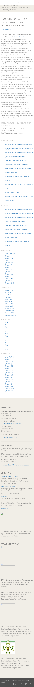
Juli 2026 (8, 293)
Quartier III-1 (9, 265)
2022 (6, 332)
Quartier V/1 (9, 379)
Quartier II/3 (9, 366)
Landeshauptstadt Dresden (9, 476)
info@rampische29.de (10, 437)
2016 (6, 345)
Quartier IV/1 (9, 373)
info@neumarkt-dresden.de (12, 423)
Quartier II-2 (9, 260)
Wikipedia (4, 496)
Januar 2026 (9, 306)
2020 (6, 336)
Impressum (17, 684)
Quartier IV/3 (9, 377)
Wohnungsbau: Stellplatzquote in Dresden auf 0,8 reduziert (19, 198)
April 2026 (8, 299)
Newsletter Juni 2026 (12, 192)
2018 (6, 341)
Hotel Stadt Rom (10, 254)
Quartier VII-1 (9, 283)
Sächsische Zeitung (20, 37)
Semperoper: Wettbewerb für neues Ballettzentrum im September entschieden (18, 166)
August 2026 (9, 290)
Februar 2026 (9, 304)
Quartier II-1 (9, 258)
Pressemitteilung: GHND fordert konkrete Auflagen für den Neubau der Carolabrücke (19, 146)
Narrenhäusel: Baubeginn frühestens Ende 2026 (19, 186)
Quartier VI (8, 281)
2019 (6, 338)
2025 (6, 325)
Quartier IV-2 (9, 272)
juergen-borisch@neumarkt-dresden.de (16, 465)
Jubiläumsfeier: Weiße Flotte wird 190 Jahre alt (17, 178)
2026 (6, 323)
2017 (6, 343)
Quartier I (8, 256)
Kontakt (23, 684)
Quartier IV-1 (9, 269)
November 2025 (10, 311)
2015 (6, 347)
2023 (6, 329)
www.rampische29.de (8, 486)
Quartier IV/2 (9, 375)
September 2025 (10, 315)
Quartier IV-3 (9, 274)
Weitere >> (4, 508)
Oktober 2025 (9, 313)
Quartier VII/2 (9, 388)
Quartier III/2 (9, 370)
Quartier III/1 (9, 368)
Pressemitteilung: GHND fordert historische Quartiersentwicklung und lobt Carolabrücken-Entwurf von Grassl (19, 156)
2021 (6, 334)
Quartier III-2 (9, 267)
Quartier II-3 (9, 263)
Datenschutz (29, 684)
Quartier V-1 (9, 276)
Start (11, 684)
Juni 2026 (8, 295)
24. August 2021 (6, 29)
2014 (6, 350)
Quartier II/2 (9, 364)
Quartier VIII (9, 391)
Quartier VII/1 (9, 386)
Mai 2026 (8, 297)
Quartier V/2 (9, 382)
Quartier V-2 (9, 278)
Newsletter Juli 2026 (11, 172)
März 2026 (8, 302)
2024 (6, 327)
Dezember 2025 (10, 308)
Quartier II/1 (9, 361)
